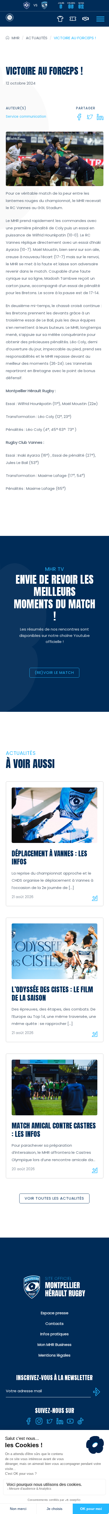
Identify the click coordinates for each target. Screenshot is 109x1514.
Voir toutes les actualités (54, 1198)
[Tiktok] (80, 1421)
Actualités (36, 38)
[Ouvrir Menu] (100, 18)
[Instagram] (39, 1421)
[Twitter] (89, 117)
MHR (16, 38)
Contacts (54, 1323)
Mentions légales (54, 1355)
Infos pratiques (54, 1334)
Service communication (26, 116)
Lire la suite (94, 898)
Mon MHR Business (54, 1344)
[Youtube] (70, 1421)
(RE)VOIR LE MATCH (54, 672)
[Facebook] (79, 117)
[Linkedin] (100, 117)
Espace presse (54, 1313)
